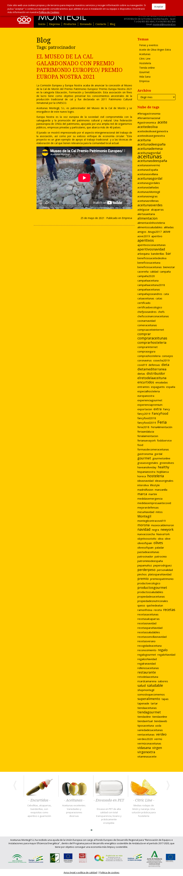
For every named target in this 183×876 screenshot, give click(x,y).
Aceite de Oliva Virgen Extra (155, 49)
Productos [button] (70, 24)
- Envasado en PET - (109, 802)
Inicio (41, 24)
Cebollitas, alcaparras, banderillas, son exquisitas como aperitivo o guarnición (39, 811)
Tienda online (147, 67)
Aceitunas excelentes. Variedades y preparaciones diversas (74, 811)
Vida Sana (144, 76)
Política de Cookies (49, 12)
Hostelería (145, 63)
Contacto (100, 24)
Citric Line (144, 58)
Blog (112, 24)
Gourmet (144, 72)
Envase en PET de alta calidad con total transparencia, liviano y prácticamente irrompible (109, 816)
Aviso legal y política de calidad (80, 872)
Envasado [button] (86, 24)
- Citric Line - (143, 800)
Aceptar (158, 6)
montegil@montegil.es (164, 24)
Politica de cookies (109, 872)
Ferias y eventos (148, 45)
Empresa (54, 24)
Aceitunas (144, 54)
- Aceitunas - (74, 800)
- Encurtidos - (39, 800)
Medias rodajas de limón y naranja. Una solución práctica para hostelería (144, 811)
